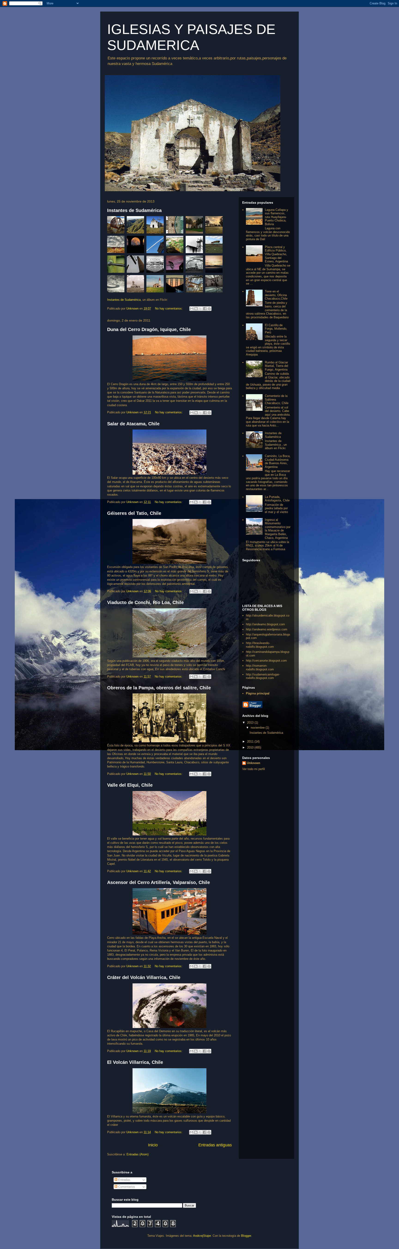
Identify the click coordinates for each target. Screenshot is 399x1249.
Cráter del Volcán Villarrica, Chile (143, 977)
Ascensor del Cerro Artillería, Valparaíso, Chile (158, 882)
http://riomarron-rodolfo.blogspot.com (260, 667)
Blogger (246, 1235)
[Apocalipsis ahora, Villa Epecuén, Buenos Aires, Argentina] (136, 285)
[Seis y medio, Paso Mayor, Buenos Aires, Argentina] (176, 245)
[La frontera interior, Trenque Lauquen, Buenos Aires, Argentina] (195, 245)
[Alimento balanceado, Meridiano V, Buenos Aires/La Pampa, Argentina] (214, 245)
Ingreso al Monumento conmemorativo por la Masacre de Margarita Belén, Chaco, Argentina (277, 529)
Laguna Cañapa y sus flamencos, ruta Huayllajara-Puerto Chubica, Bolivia (276, 217)
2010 (250, 747)
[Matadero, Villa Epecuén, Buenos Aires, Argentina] (195, 265)
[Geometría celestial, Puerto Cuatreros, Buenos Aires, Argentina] (136, 265)
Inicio (153, 1145)
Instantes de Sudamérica (134, 210)
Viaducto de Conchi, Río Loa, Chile (145, 602)
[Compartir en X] (200, 308)
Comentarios (126, 1186)
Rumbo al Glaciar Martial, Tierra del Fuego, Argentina (276, 366)
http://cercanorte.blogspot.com (266, 660)
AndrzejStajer (202, 1235)
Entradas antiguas (215, 1145)
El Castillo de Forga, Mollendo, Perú (276, 328)
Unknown (253, 763)
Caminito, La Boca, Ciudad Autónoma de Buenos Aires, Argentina (277, 461)
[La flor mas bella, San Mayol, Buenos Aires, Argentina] (156, 285)
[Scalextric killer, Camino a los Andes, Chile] (117, 285)
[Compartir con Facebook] (205, 308)
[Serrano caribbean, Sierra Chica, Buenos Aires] (195, 226)
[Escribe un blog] (196, 308)
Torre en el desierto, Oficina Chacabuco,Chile (276, 295)
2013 (250, 722)
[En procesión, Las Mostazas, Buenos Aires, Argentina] (117, 245)
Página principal (257, 693)
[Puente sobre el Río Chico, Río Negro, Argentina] (117, 226)
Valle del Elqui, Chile (130, 785)
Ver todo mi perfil (253, 769)
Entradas (123, 1179)
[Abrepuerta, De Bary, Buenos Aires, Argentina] (117, 265)
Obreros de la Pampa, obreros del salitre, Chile (159, 687)
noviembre (258, 727)
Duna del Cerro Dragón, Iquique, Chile (149, 329)
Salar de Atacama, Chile (133, 423)
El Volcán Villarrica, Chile (135, 1062)
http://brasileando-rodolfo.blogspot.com (260, 644)
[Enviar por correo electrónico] (191, 308)
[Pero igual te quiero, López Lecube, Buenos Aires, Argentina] (176, 265)
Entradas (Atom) (137, 1154)
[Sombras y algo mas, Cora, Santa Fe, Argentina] (214, 285)
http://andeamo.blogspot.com (265, 624)
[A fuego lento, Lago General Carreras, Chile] (214, 265)
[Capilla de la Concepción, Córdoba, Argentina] (156, 226)
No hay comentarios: (169, 308)
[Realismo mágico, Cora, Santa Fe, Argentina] (195, 285)
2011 (250, 741)
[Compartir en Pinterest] (209, 308)
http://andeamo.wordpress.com (266, 629)
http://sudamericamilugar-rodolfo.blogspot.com (263, 676)
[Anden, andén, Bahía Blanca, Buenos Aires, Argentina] (156, 265)
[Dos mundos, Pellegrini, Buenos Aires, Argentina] (176, 226)
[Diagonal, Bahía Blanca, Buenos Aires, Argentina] (156, 245)
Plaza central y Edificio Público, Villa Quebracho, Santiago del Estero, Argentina (276, 254)
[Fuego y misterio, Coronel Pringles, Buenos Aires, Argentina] (136, 245)
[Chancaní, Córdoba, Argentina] (136, 226)
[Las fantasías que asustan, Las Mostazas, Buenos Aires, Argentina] (214, 226)
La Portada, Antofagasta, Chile (277, 498)
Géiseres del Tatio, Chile (134, 513)
